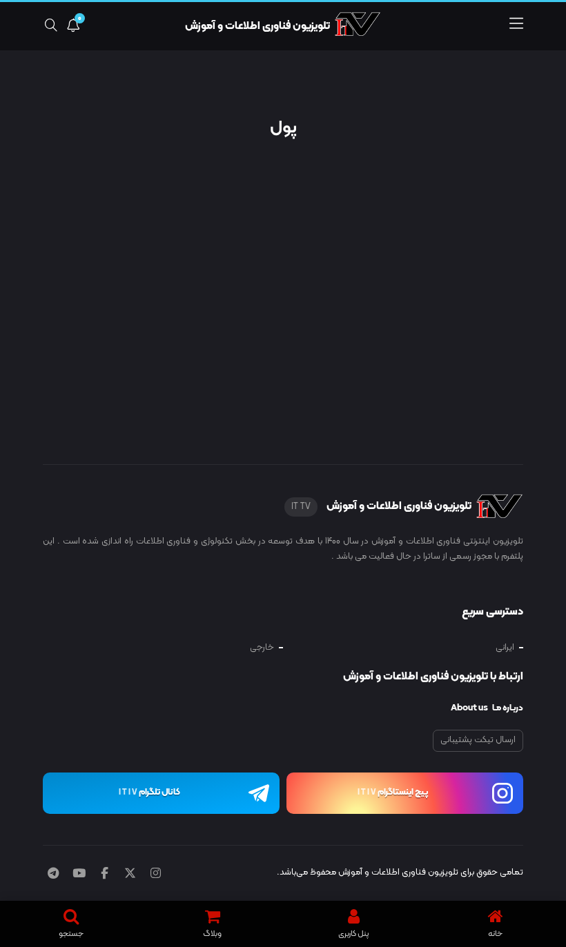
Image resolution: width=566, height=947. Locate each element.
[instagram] (155, 875)
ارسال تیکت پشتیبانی (478, 740)
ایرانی (505, 648)
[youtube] (79, 875)
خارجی (262, 648)
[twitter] (130, 875)
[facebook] (104, 875)
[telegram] (53, 875)
